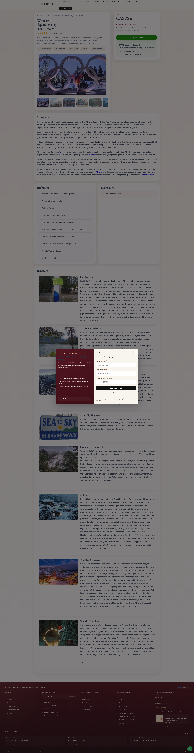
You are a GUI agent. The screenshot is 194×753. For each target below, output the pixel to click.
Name (101, 361)
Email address (101, 369)
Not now (116, 393)
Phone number (104, 378)
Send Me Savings (116, 388)
